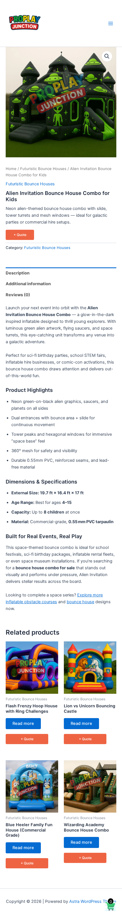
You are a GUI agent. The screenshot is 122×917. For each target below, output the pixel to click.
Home (11, 168)
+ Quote (20, 235)
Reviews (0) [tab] (18, 294)
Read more (23, 723)
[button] (107, 56)
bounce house (80, 601)
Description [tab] (18, 273)
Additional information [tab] (28, 283)
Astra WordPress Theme (92, 901)
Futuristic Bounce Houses (43, 168)
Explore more (90, 595)
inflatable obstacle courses (31, 601)
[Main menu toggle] (110, 23)
